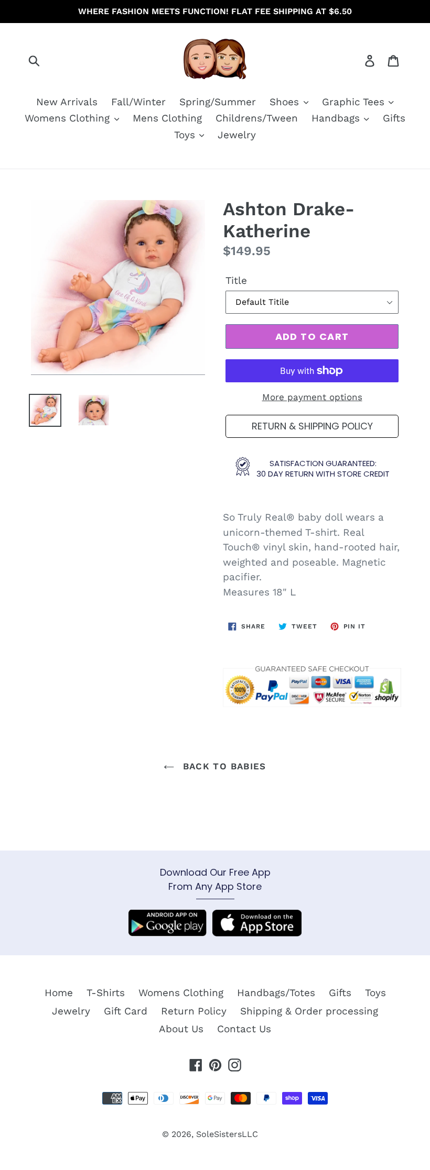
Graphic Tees (355, 102)
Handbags (337, 118)
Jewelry (237, 135)
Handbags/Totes (276, 993)
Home (59, 993)
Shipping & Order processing (309, 1011)
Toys (186, 135)
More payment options (312, 397)
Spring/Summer (217, 102)
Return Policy (194, 1011)
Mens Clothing (167, 118)
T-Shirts (106, 993)
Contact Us (244, 1029)
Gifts (394, 118)
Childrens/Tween (257, 118)
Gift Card (125, 1011)
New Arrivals (67, 102)
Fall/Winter (138, 102)
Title (236, 280)
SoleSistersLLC (227, 1134)
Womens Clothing (69, 118)
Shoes (286, 102)
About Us (181, 1029)
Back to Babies (222, 766)
